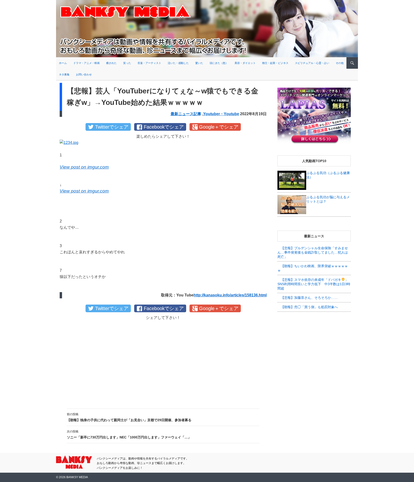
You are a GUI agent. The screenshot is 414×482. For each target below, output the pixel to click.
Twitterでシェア (111, 127)
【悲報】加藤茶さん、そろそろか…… (309, 298)
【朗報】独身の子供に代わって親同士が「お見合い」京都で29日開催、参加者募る (129, 417)
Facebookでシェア (164, 127)
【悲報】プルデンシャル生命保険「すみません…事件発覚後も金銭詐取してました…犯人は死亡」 (312, 252)
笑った (127, 63)
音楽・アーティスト (149, 63)
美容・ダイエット (245, 63)
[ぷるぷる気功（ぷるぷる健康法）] (291, 180)
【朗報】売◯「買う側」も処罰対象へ (309, 307)
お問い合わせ (84, 74)
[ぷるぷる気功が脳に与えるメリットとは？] (291, 204)
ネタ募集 (64, 74)
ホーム (63, 63)
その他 (340, 63)
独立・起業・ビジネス (275, 63)
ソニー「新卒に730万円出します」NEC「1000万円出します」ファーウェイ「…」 (129, 434)
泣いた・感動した (178, 63)
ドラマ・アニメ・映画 (86, 63)
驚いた (199, 63)
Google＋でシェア (218, 127)
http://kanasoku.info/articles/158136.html (230, 295)
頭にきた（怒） (219, 63)
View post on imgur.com (84, 167)
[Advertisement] (163, 360)
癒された (111, 63)
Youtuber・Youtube (221, 114)
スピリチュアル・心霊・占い (312, 63)
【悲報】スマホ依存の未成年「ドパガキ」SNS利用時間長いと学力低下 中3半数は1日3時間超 (313, 284)
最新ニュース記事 (186, 114)
